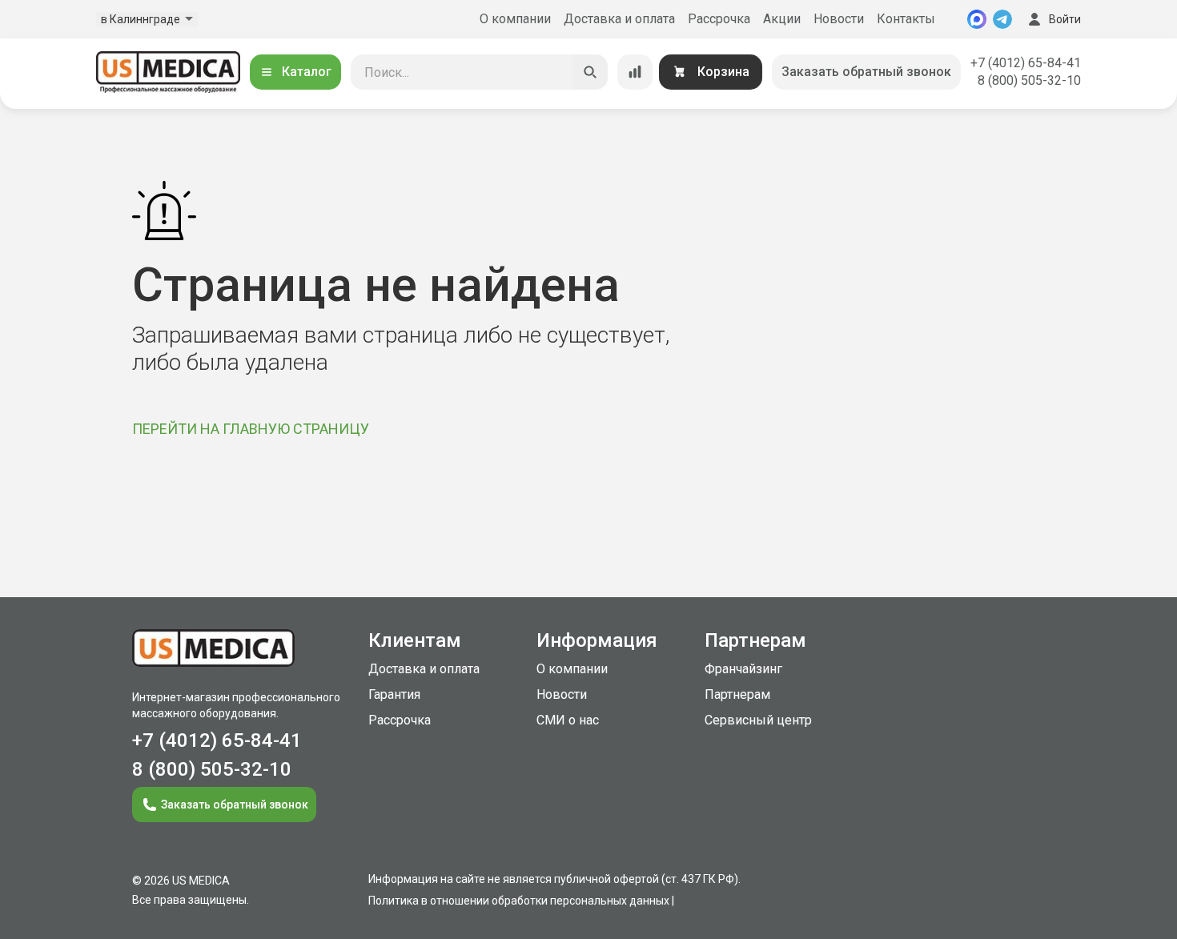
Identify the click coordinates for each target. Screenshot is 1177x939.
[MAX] (976, 19)
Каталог (306, 71)
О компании (515, 18)
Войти (1065, 19)
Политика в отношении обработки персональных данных (518, 900)
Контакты (906, 18)
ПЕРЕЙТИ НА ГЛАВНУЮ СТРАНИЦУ (250, 428)
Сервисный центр (758, 720)
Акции (782, 18)
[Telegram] (1002, 19)
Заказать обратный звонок (866, 71)
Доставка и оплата (619, 18)
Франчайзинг (743, 668)
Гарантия (394, 694)
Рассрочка (719, 18)
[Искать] (590, 72)
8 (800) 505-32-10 (1029, 80)
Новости (838, 18)
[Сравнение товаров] (635, 72)
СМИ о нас (567, 720)
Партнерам (737, 694)
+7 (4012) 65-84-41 (1025, 62)
